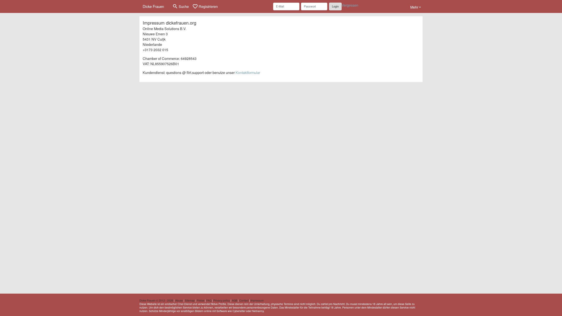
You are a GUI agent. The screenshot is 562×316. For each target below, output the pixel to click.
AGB (234, 300)
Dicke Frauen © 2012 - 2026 (156, 300)
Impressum (257, 300)
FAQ (208, 300)
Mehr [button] (414, 7)
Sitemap (190, 300)
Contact (244, 300)
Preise (200, 300)
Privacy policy (221, 300)
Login (335, 6)
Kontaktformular (248, 72)
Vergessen (350, 5)
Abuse (179, 300)
